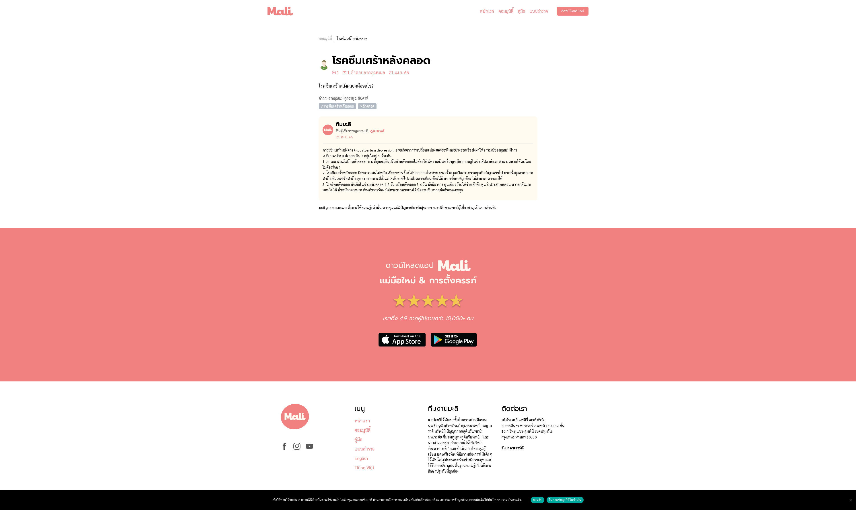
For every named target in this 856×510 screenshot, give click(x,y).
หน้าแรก (487, 11)
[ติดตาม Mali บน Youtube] (309, 448)
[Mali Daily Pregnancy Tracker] (284, 11)
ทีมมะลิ (343, 124)
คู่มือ (521, 11)
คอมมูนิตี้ (505, 11)
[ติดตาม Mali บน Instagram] (296, 448)
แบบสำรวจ (539, 11)
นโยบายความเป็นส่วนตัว (505, 500)
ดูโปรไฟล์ (377, 131)
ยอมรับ (537, 500)
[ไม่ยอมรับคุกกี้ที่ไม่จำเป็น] (850, 500)
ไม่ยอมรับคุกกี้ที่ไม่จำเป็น (565, 500)
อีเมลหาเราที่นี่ (513, 448)
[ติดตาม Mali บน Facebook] (284, 448)
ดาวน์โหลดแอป (572, 11)
